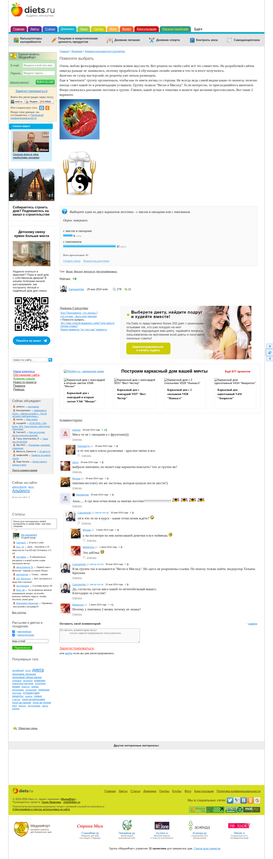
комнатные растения (22, 683)
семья (38, 696)
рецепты (17, 696)
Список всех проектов (207, 848)
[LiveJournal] (237, 800)
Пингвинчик (82, 494)
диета (38, 669)
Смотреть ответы (71, 261)
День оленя (32, 419)
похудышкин (22, 586)
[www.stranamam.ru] (90, 830)
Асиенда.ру (200, 833)
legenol (76, 430)
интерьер (28, 680)
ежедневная (24, 631)
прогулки (16, 693)
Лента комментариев (24, 470)
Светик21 (21, 542)
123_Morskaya (23, 578)
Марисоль (88, 547)
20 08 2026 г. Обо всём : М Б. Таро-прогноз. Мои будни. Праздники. (31, 426)
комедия (39, 680)
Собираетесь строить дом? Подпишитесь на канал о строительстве (31, 211)
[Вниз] (269, 358)
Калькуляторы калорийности (31, 40)
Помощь (19, 389)
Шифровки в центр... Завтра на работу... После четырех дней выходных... (29, 413)
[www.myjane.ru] (162, 830)
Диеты (34, 29)
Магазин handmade (175, 29)
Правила (19, 385)
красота (26, 686)
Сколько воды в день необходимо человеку (26, 156)
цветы (45, 706)
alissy (75, 462)
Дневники (67, 29)
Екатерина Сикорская (27, 603)
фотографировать (106, 271)
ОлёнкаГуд (84, 446)
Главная (18, 29)
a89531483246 (19, 487)
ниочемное (33, 406)
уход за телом (42, 702)
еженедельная (25, 635)
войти (69, 653)
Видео (126, 29)
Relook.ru (239, 833)
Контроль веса (207, 40)
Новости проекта (24, 382)
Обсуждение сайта (26, 375)
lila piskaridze (29, 534)
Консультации (146, 29)
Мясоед (78, 271)
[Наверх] (269, 346)
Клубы (176, 791)
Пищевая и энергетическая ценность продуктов (78, 40)
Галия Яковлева (51, 802)
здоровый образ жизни (27, 677)
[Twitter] (230, 800)
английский (18, 670)
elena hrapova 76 (24, 567)
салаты (28, 696)
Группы (99, 29)
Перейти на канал (28, 340)
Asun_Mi (20, 590)
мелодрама (18, 690)
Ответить (77, 439)
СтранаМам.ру (90, 833)
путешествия (31, 692)
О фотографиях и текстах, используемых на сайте (41, 809)
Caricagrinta (76, 289)
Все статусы (19, 612)
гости (28, 670)
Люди (84, 29)
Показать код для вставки (96, 261)
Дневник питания (127, 40)
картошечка (22, 574)
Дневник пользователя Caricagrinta (105, 51)
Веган (69, 271)
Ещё (197, 29)
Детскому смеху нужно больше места (31, 234)
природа (43, 689)
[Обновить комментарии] (269, 352)
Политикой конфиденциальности (27, 117)
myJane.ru (162, 833)
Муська (76, 478)
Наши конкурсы (24, 371)
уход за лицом (21, 702)
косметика (40, 683)
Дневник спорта (168, 40)
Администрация (24, 378)
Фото (113, 29)
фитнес (22, 706)
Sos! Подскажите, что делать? (79, 312)
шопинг (16, 708)
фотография (34, 706)
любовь (35, 686)
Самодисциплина (247, 40)
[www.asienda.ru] (199, 830)
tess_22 (20, 547)
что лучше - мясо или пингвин (78, 316)
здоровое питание (24, 674)
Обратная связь (28, 728)
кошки (16, 686)
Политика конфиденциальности (238, 791)
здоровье (17, 680)
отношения (31, 690)
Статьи (50, 29)
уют (14, 705)
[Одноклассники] (250, 800)
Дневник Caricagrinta (74, 308)
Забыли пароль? (19, 82)
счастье (16, 699)
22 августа (44, 451)
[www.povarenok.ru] (127, 830)
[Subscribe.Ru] (257, 800)
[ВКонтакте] (243, 800)
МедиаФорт (68, 799)
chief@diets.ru (71, 802)
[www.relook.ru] (239, 830)
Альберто (21, 490)
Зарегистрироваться (77, 648)
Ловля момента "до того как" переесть (83, 329)
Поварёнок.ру (127, 833)
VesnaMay (21, 557)
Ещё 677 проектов (237, 371)
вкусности (89, 271)
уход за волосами (33, 699)
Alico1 (31, 487)
